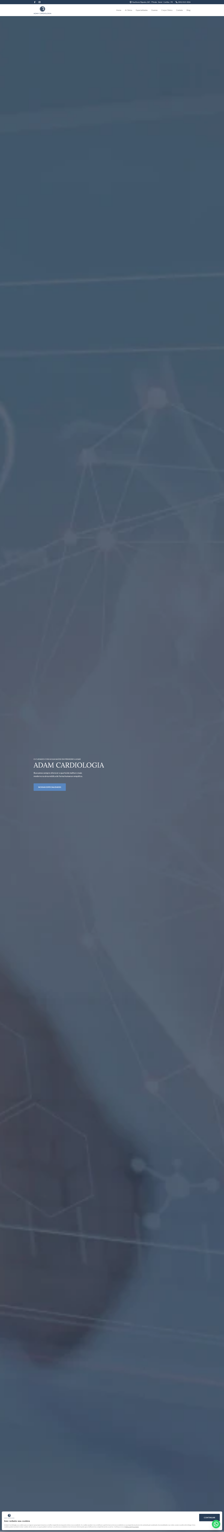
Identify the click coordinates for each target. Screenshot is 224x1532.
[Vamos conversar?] (216, 1524)
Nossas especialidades (49, 787)
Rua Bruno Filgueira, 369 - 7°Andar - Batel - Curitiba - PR (152, 2)
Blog (188, 10)
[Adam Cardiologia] (42, 10)
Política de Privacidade (132, 1527)
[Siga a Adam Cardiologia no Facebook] (35, 2)
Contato (179, 10)
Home (118, 10)
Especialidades (142, 10)
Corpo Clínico (166, 10)
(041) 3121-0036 (184, 2)
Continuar (209, 1517)
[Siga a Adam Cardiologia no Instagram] (39, 2)
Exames (154, 10)
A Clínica (128, 10)
